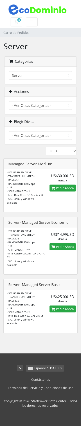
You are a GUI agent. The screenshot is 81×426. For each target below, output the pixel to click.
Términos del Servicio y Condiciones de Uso (40, 388)
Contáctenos (40, 379)
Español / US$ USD (47, 368)
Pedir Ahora (64, 188)
